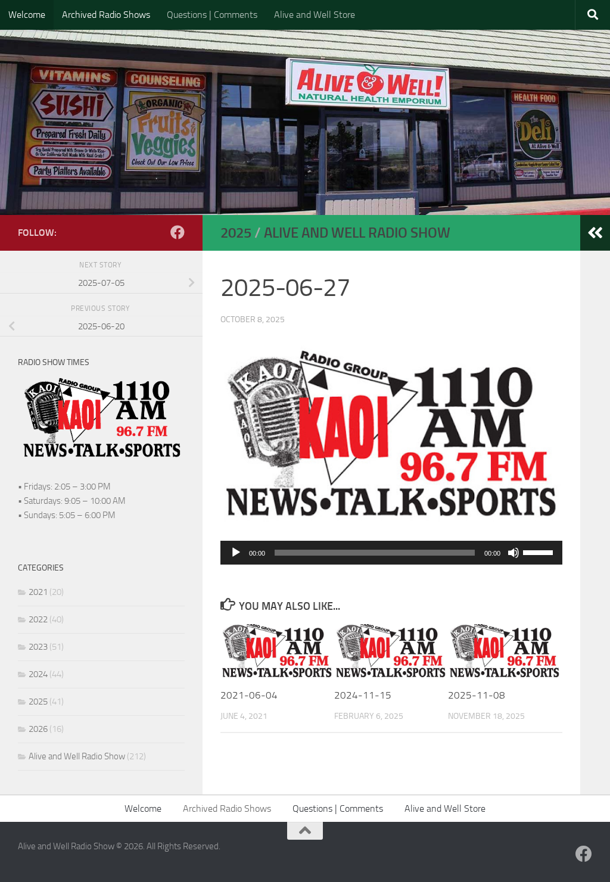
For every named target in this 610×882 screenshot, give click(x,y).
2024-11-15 (362, 695)
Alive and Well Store (314, 14)
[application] (391, 553)
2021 (38, 592)
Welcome (26, 14)
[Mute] (513, 553)
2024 (38, 674)
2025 (235, 232)
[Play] (236, 553)
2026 (38, 729)
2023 (38, 646)
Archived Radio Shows (106, 14)
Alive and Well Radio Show (357, 232)
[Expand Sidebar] (595, 233)
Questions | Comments (212, 14)
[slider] (539, 551)
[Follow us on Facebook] (177, 232)
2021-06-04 (249, 695)
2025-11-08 (476, 695)
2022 (38, 619)
